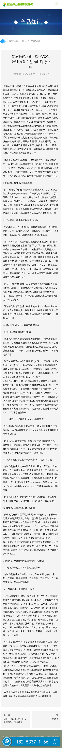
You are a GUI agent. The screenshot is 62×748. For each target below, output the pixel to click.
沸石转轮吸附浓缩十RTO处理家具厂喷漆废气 (15, 720)
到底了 (55, 719)
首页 (24, 40)
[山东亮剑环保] (18, 4)
